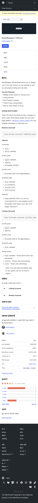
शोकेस (21, 429)
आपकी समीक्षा (5, 404)
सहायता (4, 448)
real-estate (26, 368)
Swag (23, 454)
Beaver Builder (24, 120)
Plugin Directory (7, 8)
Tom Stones (10, 333)
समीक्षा (5, 58)
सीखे (3, 445)
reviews (33, 368)
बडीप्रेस (5, 470)
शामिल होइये (23, 445)
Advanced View (7, 373)
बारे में (3, 429)
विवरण (5, 53)
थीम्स (21, 432)
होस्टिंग (4, 435)
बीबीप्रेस (5, 467)
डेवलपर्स (4, 451)
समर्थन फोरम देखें (6, 418)
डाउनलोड (5, 46)
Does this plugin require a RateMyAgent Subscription (11, 308)
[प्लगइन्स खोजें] (21, 19)
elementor (15, 120)
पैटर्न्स (21, 439)
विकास (5, 67)
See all (34, 404)
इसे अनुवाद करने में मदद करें (29, 13)
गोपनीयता (4, 439)
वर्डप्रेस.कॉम (6, 460)
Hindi (8, 478)
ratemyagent (6, 41)
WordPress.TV (7, 454)
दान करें (23, 451)
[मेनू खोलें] (35, 2)
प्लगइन (22, 435)
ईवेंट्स (21, 448)
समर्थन (5, 72)
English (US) (32, 364)
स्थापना (6, 62)
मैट (3, 463)
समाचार (4, 432)
